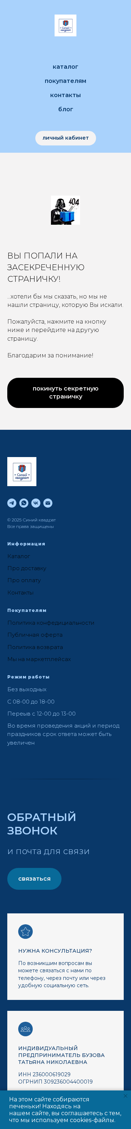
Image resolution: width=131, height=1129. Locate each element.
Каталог (65, 66)
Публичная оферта (35, 634)
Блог (65, 109)
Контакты (65, 95)
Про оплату (24, 580)
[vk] (35, 503)
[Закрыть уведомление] (125, 1096)
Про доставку (26, 568)
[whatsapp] (23, 503)
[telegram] (11, 503)
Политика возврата (35, 647)
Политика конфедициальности (51, 622)
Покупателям (65, 80)
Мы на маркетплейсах (39, 659)
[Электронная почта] (47, 503)
